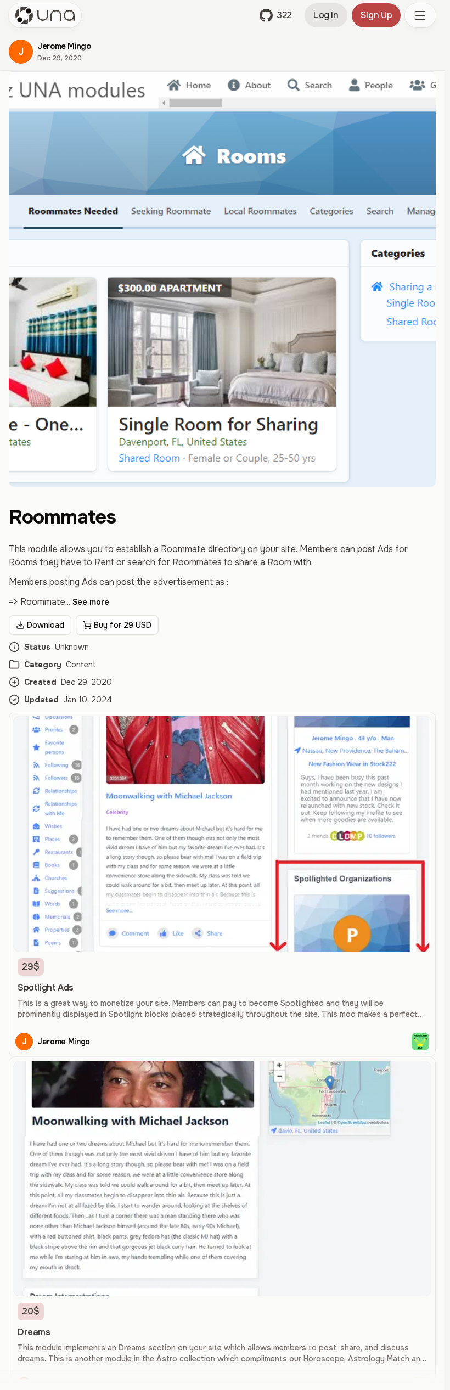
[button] (275, 15)
